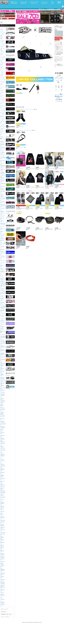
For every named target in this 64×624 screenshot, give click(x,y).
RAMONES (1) (2, 543)
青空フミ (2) (2, 215)
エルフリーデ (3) (2, 227)
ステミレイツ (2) (2, 273)
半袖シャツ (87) (2, 36)
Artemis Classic (8, 146)
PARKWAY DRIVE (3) (2, 525)
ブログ (52, 2)
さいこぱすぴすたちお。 (10, 155)
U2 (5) (1, 597)
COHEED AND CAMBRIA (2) (2, 399)
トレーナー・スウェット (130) (2, 53)
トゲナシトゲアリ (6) (2, 296)
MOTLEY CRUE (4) (2, 495)
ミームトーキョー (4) (2, 319)
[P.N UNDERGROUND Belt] (40, 220)
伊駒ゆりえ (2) (2, 221)
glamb (7, 43)
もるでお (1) (2, 322)
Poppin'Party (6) (2, 187)
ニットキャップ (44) (2, 90)
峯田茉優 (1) (2, 320)
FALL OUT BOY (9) (2, 430)
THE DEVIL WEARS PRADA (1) (2, 413)
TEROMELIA (8, 329)
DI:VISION (7, 285)
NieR (7, 271)
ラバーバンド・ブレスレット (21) (2, 118)
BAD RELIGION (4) (2, 363)
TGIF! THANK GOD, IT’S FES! (10, 222)
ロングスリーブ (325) (2, 41)
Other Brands (8, 366)
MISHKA (7, 303)
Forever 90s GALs (9, 262)
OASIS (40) (2, 511)
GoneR (7, 240)
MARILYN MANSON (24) (2, 476)
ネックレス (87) (2, 96)
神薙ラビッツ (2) (2, 232)
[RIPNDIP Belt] (21, 238)
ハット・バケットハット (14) (2, 87)
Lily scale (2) (2, 175)
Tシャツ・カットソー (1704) (2, 28)
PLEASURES (8, 384)
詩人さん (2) (2, 260)
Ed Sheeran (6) (2, 419)
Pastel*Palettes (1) (3, 184)
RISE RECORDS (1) (2, 550)
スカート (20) (2, 79)
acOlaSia (7, 352)
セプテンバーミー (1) (2, 276)
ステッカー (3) (2, 134)
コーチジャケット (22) (2, 72)
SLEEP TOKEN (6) (2, 563)
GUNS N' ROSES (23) (2, 439)
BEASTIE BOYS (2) (2, 365)
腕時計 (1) (2, 116)
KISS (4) (1, 452)
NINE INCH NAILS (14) (2, 507)
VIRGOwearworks (9, 52)
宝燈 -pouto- (8, 168)
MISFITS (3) (2, 486)
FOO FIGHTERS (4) (2, 432)
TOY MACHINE (8, 97)
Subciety (7, 48)
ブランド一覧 (23, 2)
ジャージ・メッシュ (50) (2, 44)
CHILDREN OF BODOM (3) (2, 395)
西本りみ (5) (2, 303)
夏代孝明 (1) (2, 298)
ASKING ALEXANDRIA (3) (2, 346)
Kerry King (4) (2, 448)
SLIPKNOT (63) (2, 566)
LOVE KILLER (8, 334)
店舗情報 (59, 2)
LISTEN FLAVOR (9, 66)
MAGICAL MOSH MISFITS (10, 92)
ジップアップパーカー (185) (2, 60)
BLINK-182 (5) (2, 380)
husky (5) (2, 170)
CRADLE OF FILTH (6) (2, 402)
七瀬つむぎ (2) (2, 300)
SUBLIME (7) (2, 579)
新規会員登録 (51, 9)
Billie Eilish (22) (2, 372)
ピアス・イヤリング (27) (2, 113)
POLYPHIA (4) (2, 532)
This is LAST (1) (2, 209)
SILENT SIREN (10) (2, 196)
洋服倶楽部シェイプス (9, 245)
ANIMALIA (7, 320)
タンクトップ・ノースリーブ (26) (2, 32)
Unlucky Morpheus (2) (2, 211)
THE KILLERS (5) (2, 451)
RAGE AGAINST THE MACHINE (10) (2, 538)
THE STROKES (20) (2, 576)
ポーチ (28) (2, 99)
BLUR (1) (2, 381)
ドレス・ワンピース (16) (2, 81)
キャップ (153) (1, 84)
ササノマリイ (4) (2, 254)
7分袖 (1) (2, 50)
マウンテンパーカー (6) (2, 77)
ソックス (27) (2, 110)
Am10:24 (7, 190)
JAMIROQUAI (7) (2, 444)
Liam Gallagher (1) (2, 464)
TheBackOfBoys (8, 298)
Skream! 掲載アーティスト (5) (2, 199)
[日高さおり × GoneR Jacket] (40, 199)
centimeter (7, 128)
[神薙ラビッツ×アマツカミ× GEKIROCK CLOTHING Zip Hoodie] (30, 159)
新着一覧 (60, 9)
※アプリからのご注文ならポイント (59, 80)
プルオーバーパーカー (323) (2, 63)
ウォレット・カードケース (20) (2, 106)
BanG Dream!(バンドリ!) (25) (2, 148)
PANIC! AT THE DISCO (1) (2, 517)
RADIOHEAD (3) (2, 534)
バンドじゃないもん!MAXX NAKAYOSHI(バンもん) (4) (3, 307)
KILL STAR (8, 115)
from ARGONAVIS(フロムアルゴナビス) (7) (3, 166)
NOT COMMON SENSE (10, 357)
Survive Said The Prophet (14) (2, 205)
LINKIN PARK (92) (2, 466)
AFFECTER (8, 375)
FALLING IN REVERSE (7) (2, 427)
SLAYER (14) (2, 561)
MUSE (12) (2, 499)
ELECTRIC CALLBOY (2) (2, 422)
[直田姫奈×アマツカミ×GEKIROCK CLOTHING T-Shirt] (59, 159)
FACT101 (7, 307)
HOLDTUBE (8, 370)
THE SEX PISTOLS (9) (2, 557)
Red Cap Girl (8, 70)
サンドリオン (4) (2, 258)
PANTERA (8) (2, 520)
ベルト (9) (2, 101)
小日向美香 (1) (2, 247)
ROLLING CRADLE (9, 236)
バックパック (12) (2, 103)
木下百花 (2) (2, 235)
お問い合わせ (3, 611)
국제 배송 (57, 39)
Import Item (8, 361)
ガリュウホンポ (8, 316)
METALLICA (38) (2, 482)
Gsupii (7, 208)
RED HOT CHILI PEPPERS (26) (2, 547)
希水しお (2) (2, 234)
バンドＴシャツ (44, 2)
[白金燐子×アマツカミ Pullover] (59, 178)
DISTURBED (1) (2, 416)
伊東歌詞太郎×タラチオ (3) (2, 224)
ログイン (42, 9)
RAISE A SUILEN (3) (2, 189)
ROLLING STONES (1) (2, 554)
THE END (7, 213)
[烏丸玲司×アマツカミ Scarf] (21, 159)
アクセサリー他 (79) (2, 129)
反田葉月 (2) (2, 281)
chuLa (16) (2, 150)
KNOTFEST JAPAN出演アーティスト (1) (2, 456)
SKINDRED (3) (2, 559)
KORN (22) (2, 459)
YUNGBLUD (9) (2, 605)
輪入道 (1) (2, 329)
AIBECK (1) (2, 141)
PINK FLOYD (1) (2, 530)
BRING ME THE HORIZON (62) (2, 385)
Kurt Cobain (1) (2, 461)
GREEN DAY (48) (2, 436)
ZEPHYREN (8, 344)
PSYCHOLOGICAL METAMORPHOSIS (9, 339)
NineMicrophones (9, 181)
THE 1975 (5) (2, 334)
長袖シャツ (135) (2, 38)
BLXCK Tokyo (8, 280)
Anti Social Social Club (10, 348)
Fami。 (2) (2, 162)
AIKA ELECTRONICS (9, 254)
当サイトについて (4, 609)
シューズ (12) (2, 108)
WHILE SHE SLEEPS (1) (2, 602)
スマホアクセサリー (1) (2, 126)
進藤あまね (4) (2, 266)
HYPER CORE (8, 311)
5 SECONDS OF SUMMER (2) (2, 337)
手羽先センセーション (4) (2, 291)
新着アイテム (14, 2)
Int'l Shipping (57, 37)
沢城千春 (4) (2, 256)
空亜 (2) (1, 237)
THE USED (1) (2, 600)
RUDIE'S (7, 83)
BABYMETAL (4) (2, 145)
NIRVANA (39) (2, 509)
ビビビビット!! (8, 258)
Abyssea (7, 141)
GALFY (7, 30)
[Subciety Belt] (30, 238)
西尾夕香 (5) (2, 302)
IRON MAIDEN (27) (2, 441)
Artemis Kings (8, 150)
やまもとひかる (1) (2, 324)
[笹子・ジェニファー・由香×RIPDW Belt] (21, 138)
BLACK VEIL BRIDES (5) (2, 378)
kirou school (8, 388)
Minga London (8, 119)
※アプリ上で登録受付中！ (59, 96)
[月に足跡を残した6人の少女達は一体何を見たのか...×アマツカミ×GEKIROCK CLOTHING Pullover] (30, 178)
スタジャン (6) (2, 69)
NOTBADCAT (8, 177)
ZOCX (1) (2, 213)
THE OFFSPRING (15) (2, 590)
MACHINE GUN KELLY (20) (2, 469)
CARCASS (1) (2, 392)
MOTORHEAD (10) (2, 498)
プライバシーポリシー (5, 616)
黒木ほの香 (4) (2, 241)
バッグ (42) (2, 97)
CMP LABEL (8, 173)
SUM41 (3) (2, 580)
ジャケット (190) (2, 67)
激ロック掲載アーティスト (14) (2, 244)
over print (7, 34)
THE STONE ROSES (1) (2, 574)
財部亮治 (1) (2, 279)
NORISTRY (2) (2, 181)
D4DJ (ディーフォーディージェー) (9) (2, 155)
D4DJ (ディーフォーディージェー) (58, 35)
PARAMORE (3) (2, 522)
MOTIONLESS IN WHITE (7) (2, 492)
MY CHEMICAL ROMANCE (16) (2, 503)
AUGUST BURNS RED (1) (2, 350)
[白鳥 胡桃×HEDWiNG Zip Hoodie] (59, 199)
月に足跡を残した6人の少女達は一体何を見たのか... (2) (2, 285)
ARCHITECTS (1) (2, 344)
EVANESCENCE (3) (3, 424)
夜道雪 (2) (2, 328)
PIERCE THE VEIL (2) (2, 528)
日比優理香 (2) (2, 311)
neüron (7, 204)
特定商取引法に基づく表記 (6, 614)
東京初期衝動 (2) (2, 293)
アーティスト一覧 (33, 2)
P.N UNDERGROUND (9, 61)
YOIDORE (7, 79)
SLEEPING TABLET (9, 159)
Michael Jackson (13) (2, 484)
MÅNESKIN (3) (2, 473)
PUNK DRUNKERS (9, 75)
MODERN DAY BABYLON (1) (2, 489)
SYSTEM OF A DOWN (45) (2, 583)
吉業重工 (7, 132)
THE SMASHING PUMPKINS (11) (2, 570)
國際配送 (60, 38)
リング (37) (2, 114)
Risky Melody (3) (2, 192)
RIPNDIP (7, 88)
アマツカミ (18, 109)
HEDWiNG (8, 289)
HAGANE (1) (2, 169)
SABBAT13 (8, 186)
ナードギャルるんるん (9, 267)
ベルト (56, 29)
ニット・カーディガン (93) (2, 57)
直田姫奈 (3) (2, 271)
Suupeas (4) (2, 269)
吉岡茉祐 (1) (2, 326)
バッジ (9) (2, 124)
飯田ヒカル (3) (2, 219)
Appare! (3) (2, 142)
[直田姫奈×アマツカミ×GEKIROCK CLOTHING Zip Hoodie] (49, 159)
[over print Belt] (30, 220)
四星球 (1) (2, 268)
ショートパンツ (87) (2, 46)
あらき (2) (2, 216)
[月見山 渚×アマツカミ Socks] (21, 117)
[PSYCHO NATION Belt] (59, 220)
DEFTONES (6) (2, 410)
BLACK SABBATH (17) (2, 374)
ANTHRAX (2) (2, 341)
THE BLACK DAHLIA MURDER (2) (2, 586)
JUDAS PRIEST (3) (2, 446)
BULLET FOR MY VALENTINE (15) (2, 389)
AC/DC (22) (2, 340)
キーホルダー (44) (2, 131)
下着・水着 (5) (2, 122)
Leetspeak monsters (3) (2, 173)
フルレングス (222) (2, 49)
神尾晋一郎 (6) (2, 229)
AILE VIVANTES (8, 276)
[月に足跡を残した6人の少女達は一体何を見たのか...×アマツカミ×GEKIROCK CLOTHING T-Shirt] (40, 178)
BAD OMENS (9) (2, 360)
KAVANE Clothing (9, 101)
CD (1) (1, 136)
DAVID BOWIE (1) (2, 405)
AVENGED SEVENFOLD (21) (2, 354)
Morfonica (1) (2, 179)
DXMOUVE (8, 195)
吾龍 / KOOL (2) (2, 250)
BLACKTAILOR (8, 124)
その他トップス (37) (2, 75)
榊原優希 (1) (2, 251)
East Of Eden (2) (2, 161)
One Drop (7, 199)
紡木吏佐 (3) (2, 288)
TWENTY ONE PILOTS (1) (2, 595)
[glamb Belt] (21, 220)
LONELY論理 (8, 294)
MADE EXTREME (9, 217)
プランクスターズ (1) (2, 313)
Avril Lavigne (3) (2, 357)
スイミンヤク (8, 325)
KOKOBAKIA (8, 227)
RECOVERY (8, 137)
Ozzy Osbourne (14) (2, 514)
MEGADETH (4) (2, 479)
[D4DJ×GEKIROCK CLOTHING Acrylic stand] (21, 199)
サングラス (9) (2, 93)
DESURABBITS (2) (3, 158)
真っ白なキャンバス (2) (2, 316)
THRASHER (8, 231)
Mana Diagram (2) (2, 177)
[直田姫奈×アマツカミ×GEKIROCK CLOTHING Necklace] (21, 178)
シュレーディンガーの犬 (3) (2, 262)
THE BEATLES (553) (2, 368)
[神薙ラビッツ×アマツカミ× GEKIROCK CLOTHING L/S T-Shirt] (40, 159)
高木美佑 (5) (2, 278)
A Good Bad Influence (9, 110)
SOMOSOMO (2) (2, 202)
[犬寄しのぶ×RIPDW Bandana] (30, 199)
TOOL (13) (2, 592)
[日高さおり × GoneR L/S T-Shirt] (49, 199)
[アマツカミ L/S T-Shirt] (49, 178)
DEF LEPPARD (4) (2, 407)
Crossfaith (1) (2, 152)
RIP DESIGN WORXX (9, 379)
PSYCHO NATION (9, 57)
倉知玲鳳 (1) (2, 238)
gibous (7, 106)
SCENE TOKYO (8, 39)
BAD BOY (7, 249)
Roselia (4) (2, 193)
